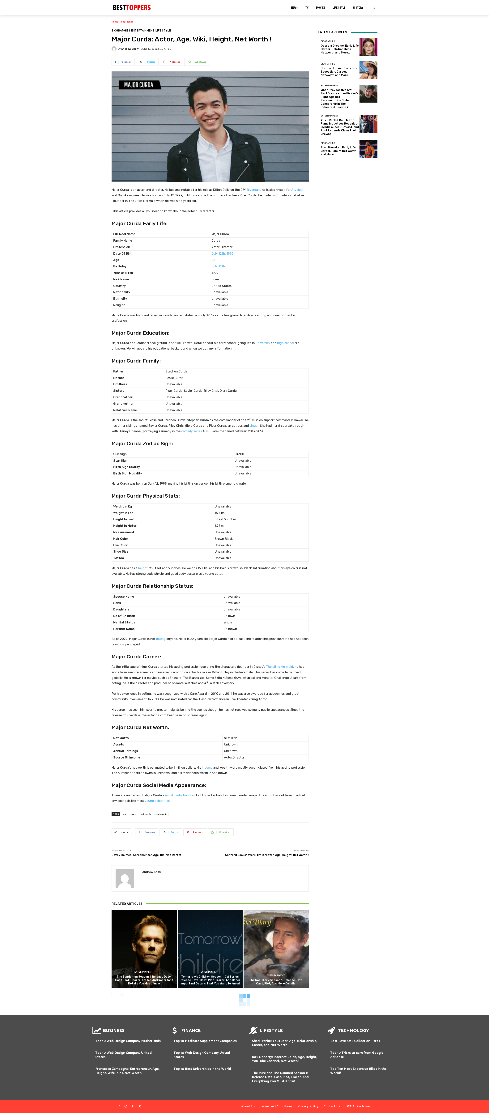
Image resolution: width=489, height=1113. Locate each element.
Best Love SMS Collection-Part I (355, 1041)
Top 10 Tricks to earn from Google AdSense (357, 1055)
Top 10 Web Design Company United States (123, 1055)
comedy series (191, 431)
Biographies (127, 21)
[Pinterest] (132, 1106)
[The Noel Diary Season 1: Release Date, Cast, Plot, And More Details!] (276, 949)
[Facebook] (118, 1106)
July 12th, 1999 (222, 253)
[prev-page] (114, 994)
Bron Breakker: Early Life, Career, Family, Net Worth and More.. (338, 151)
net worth (146, 814)
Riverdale (253, 190)
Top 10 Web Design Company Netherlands (128, 1041)
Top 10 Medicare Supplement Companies (205, 1041)
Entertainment (142, 30)
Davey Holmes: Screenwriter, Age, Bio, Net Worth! (146, 855)
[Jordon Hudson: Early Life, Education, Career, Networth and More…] (368, 70)
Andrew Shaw (130, 49)
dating (161, 639)
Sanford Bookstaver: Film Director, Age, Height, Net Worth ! (267, 855)
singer (254, 425)
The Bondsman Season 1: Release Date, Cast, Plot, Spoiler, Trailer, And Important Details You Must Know (144, 980)
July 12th (218, 266)
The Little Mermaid (279, 667)
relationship (161, 814)
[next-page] (120, 994)
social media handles (180, 795)
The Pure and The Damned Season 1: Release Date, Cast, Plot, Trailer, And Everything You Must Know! (280, 1077)
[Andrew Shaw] (115, 48)
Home (115, 21)
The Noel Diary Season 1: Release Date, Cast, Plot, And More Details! (276, 981)
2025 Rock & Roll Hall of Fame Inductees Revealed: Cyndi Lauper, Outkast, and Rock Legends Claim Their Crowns (340, 127)
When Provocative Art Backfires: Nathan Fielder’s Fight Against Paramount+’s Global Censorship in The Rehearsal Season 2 (340, 98)
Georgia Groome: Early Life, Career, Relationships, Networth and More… (340, 49)
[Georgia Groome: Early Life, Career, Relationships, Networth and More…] (368, 47)
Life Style (163, 30)
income (207, 767)
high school (285, 343)
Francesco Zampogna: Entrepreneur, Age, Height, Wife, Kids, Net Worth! (127, 1071)
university (263, 343)
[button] (374, 7)
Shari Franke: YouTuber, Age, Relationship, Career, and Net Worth (284, 1043)
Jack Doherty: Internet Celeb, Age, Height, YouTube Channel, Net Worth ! (284, 1059)
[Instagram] (125, 1106)
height (143, 568)
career (133, 814)
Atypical (297, 190)
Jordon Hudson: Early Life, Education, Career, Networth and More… (339, 71)
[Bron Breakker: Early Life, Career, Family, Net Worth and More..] (368, 149)
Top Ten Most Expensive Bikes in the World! (358, 1071)
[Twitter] (139, 1106)
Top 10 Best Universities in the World (202, 1069)
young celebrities (157, 801)
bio (124, 814)
